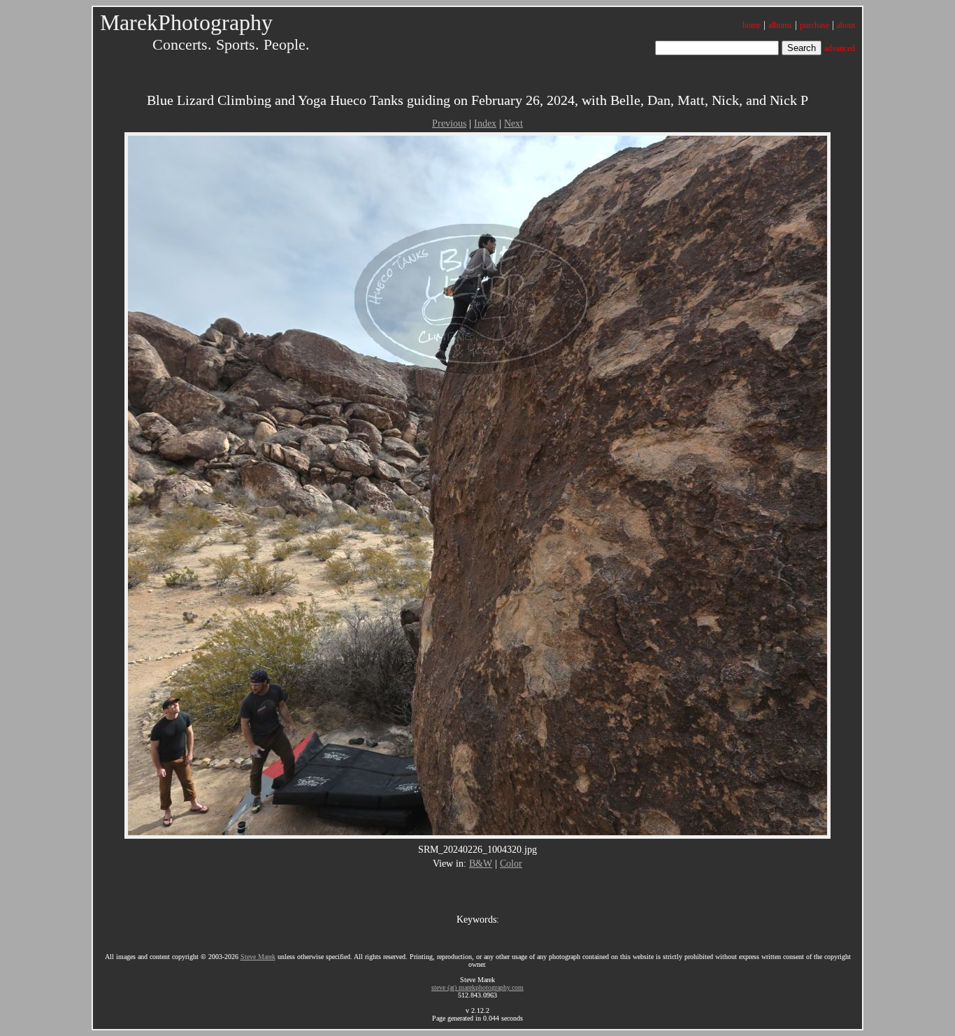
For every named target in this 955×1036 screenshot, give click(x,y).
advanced (839, 48)
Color (511, 863)
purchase (814, 25)
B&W (480, 863)
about (846, 25)
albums (780, 25)
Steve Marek (257, 956)
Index (485, 123)
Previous (449, 123)
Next (513, 123)
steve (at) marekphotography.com (477, 987)
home (751, 25)
